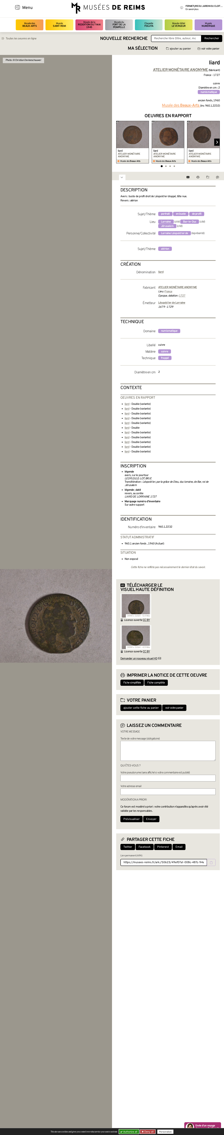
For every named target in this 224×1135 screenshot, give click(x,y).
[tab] (162, 166)
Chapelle (148, 25)
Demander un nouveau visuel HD (138, 658)
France (168, 291)
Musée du (119, 25)
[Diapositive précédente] (119, 142)
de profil (197, 214)
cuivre (164, 351)
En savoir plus (192, 9)
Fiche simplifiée (132, 683)
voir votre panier (210, 49)
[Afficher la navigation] (17, 8)
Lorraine (166, 222)
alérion (165, 249)
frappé (165, 358)
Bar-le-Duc (189, 222)
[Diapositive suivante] (217, 142)
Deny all (148, 1131)
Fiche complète (156, 683)
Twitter (127, 847)
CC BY (146, 620)
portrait (165, 214)
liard (120, 151)
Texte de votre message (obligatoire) (140, 739)
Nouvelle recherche (124, 39)
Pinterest (163, 847)
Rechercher (211, 38)
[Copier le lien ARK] (211, 862)
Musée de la (89, 25)
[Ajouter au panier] (147, 123)
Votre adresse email (130, 786)
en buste (181, 214)
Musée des (29, 25)
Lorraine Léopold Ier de (174, 233)
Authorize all (129, 1131)
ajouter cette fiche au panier (141, 708)
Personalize (165, 1131)
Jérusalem (167, 226)
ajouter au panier (180, 49)
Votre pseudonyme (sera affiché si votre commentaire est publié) (155, 772)
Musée (59, 25)
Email (179, 847)
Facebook (145, 847)
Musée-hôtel (179, 25)
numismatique (209, 92)
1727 (182, 296)
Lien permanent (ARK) (131, 855)
